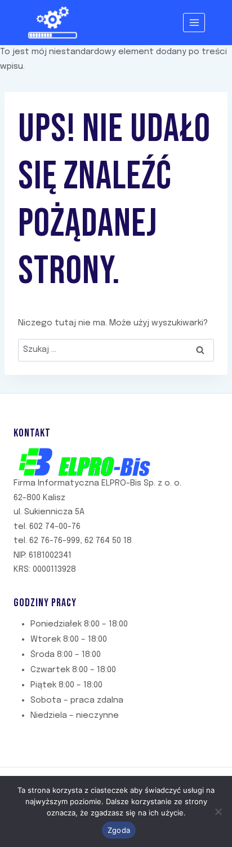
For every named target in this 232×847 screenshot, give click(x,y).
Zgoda (119, 830)
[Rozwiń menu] (194, 22)
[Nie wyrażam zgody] (218, 811)
